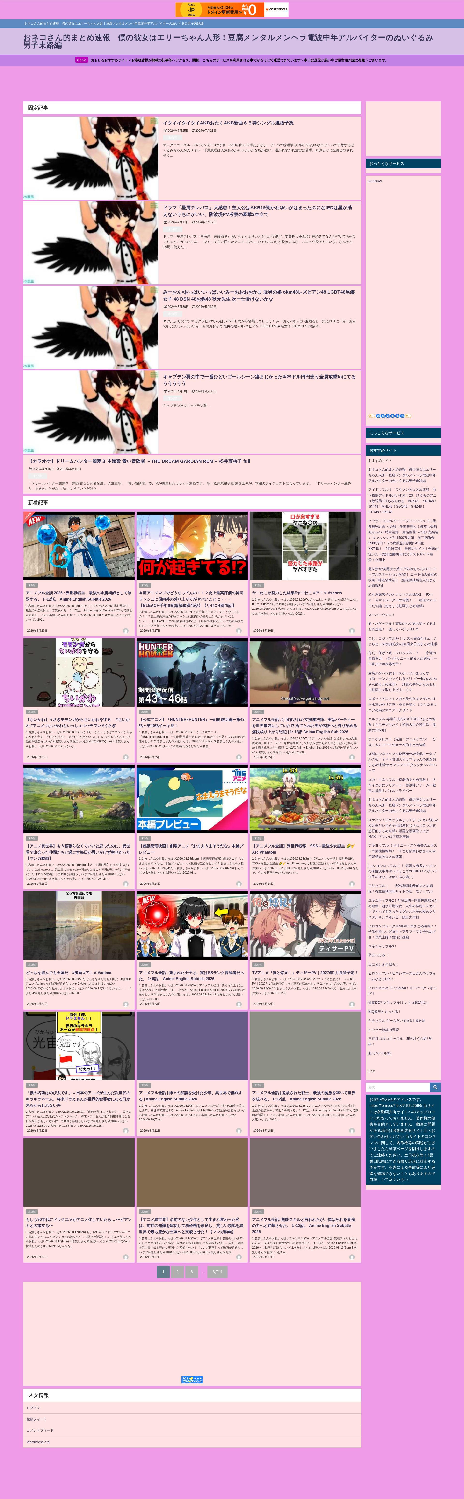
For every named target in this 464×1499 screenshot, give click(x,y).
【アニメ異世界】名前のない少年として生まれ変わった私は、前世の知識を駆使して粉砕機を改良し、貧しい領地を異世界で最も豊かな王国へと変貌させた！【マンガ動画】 (191, 1225)
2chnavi (375, 181)
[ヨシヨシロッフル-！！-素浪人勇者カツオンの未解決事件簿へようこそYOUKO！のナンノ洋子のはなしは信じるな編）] (403, 871)
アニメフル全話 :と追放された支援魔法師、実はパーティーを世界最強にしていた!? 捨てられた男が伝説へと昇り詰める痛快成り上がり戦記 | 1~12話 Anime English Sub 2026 (304, 726)
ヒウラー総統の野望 (383, 1029)
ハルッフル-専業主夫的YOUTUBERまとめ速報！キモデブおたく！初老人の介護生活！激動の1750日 (402, 724)
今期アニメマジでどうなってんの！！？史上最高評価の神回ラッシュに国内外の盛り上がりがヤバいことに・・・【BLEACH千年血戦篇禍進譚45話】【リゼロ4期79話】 (191, 599)
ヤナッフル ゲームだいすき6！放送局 (396, 1020)
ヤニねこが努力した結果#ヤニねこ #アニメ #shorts (297, 593)
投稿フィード (37, 1419)
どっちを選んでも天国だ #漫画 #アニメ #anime (68, 972)
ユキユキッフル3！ (382, 946)
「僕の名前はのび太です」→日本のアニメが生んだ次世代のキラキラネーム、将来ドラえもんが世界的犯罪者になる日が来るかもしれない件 (78, 1099)
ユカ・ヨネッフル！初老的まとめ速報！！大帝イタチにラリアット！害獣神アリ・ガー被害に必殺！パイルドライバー (402, 785)
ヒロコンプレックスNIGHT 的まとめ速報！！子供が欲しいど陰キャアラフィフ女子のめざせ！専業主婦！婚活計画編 (402, 931)
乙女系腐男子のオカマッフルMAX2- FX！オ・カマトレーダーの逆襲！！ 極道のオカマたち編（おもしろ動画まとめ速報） (402, 600)
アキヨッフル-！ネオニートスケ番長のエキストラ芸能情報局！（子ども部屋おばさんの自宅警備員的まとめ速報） (402, 851)
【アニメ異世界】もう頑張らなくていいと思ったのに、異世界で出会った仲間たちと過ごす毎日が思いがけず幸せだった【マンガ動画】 (78, 852)
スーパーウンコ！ (381, 614)
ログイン (33, 1407)
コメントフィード (40, 1430)
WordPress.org (38, 1442)
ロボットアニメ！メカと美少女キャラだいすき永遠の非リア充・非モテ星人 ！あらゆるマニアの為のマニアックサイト (402, 704)
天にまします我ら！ (383, 964)
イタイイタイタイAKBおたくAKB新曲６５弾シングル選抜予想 (228, 123)
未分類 (172, 137)
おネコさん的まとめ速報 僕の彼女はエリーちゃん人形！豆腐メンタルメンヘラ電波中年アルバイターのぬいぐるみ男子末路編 (402, 475)
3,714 (217, 1272)
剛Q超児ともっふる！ (384, 1011)
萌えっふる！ (378, 955)
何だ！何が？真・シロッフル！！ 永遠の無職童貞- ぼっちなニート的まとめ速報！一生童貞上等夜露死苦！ (402, 658)
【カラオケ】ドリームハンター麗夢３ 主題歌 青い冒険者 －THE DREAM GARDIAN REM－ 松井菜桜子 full (139, 461)
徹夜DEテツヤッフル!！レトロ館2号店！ (399, 1002)
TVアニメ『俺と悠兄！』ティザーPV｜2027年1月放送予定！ (305, 972)
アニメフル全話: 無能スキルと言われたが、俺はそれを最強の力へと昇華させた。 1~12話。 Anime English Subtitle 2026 (303, 1225)
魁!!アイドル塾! (380, 1053)
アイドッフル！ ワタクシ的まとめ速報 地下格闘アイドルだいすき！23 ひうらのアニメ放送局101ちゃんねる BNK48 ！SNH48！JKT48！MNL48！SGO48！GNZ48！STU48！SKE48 (402, 500)
